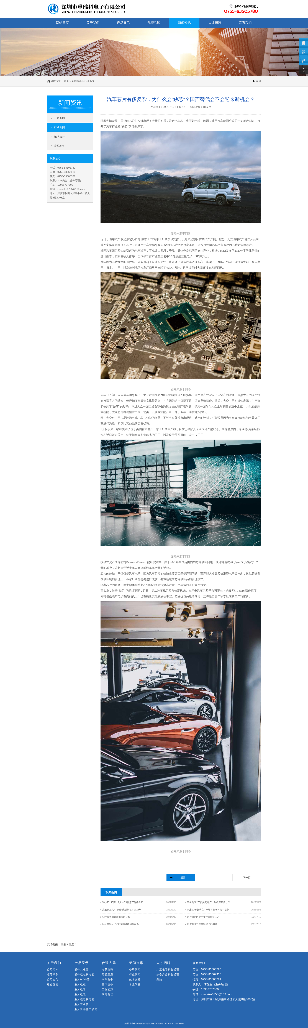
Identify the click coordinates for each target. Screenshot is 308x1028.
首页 (66, 81)
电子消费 (107, 969)
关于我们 (92, 23)
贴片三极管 (82, 1004)
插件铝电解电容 (84, 974)
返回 (258, 81)
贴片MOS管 (82, 979)
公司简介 (52, 969)
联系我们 (245, 23)
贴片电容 (80, 989)
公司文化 (52, 979)
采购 (159, 979)
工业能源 (107, 989)
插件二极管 (82, 969)
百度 (71, 944)
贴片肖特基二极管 (86, 1009)
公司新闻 (59, 117)
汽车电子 (107, 979)
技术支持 (59, 136)
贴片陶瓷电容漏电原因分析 (116, 917)
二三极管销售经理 (167, 969)
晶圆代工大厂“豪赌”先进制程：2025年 (121, 909)
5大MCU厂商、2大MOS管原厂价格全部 (122, 902)
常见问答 (59, 145)
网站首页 (62, 23)
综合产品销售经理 (167, 974)
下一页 (246, 877)
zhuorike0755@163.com (71, 189)
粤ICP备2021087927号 (174, 1023)
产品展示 (123, 23)
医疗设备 (107, 984)
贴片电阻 (80, 994)
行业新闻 (59, 127)
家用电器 (107, 994)
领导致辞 (52, 974)
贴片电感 (80, 984)
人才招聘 (214, 23)
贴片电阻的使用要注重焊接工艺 (203, 917)
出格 (63, 944)
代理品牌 (153, 23)
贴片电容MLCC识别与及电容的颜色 (120, 924)
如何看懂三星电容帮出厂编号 (202, 924)
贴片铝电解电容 (84, 999)
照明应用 (107, 974)
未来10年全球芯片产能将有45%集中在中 (208, 909)
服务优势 (52, 984)
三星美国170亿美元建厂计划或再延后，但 (208, 902)
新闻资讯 (184, 23)
